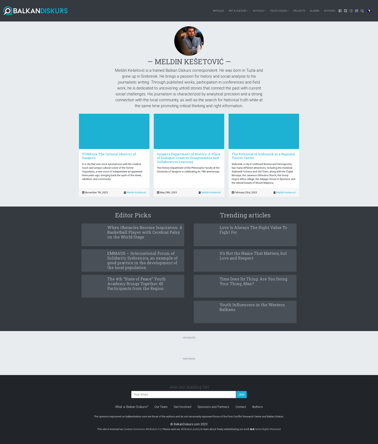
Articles (218, 10)
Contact (240, 407)
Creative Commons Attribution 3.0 (142, 429)
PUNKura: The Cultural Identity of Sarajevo (109, 156)
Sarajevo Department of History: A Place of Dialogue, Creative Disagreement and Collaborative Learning (188, 158)
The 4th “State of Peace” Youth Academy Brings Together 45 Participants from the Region (136, 283)
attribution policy (190, 429)
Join (241, 394)
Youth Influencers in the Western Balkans (252, 307)
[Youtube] (351, 10)
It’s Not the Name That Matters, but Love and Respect (253, 256)
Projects (299, 10)
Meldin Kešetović (136, 192)
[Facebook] (340, 10)
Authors (329, 10)
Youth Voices (278, 10)
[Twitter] (345, 10)
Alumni (314, 10)
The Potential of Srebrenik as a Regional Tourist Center (263, 156)
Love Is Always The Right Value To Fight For (253, 230)
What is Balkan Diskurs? (131, 407)
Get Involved (182, 407)
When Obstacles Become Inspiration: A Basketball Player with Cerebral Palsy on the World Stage (145, 232)
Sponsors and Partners (213, 407)
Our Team (161, 407)
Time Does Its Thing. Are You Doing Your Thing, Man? (253, 281)
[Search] (362, 10)
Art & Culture (237, 10)
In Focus (258, 10)
